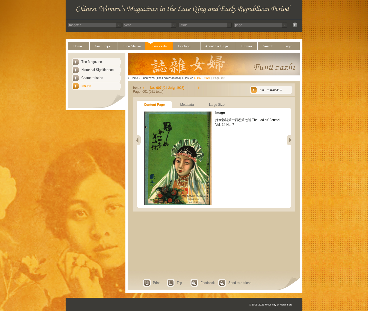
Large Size (217, 105)
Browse (246, 46)
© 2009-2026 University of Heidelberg (270, 304)
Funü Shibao (132, 46)
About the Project (218, 46)
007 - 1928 (203, 77)
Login (288, 46)
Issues (86, 86)
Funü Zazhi (158, 46)
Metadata (187, 105)
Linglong (184, 46)
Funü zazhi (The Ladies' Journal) (161, 77)
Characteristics (92, 78)
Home (77, 46)
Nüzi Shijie (102, 46)
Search (268, 46)
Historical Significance (97, 70)
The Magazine (91, 62)
